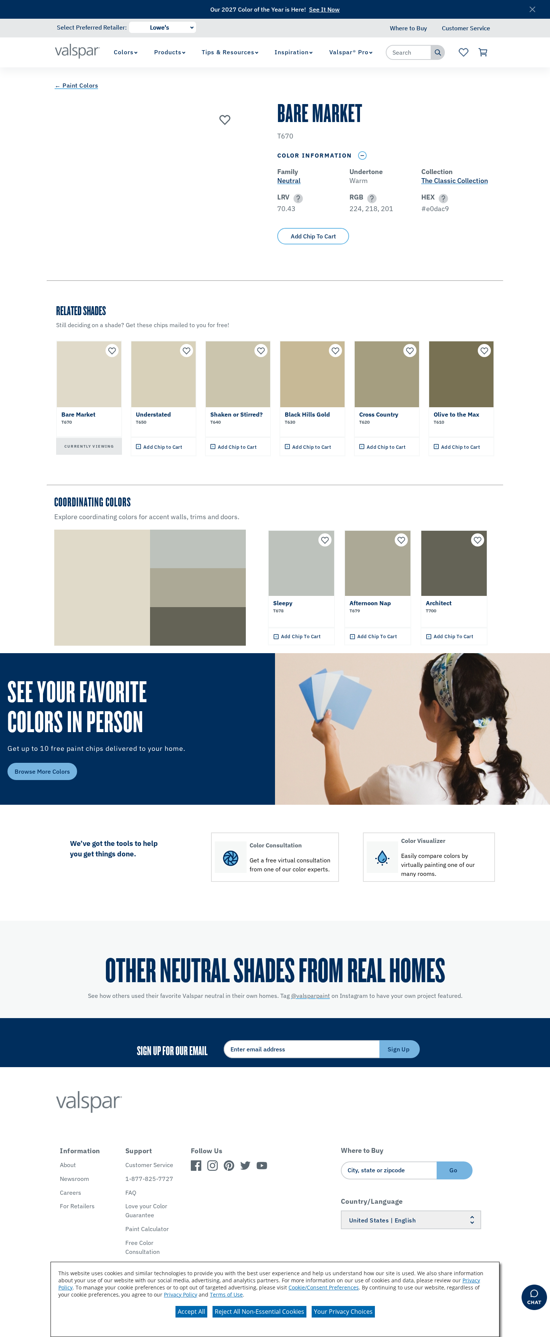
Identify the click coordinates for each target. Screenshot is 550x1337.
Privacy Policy (180, 1294)
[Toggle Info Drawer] (362, 155)
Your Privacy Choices (343, 1311)
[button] (297, 198)
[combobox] (408, 52)
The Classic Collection (454, 180)
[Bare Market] (225, 119)
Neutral (288, 180)
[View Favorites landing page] (463, 52)
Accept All (191, 1311)
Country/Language (372, 1201)
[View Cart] (483, 52)
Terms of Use (226, 1294)
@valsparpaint (310, 995)
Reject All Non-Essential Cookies (259, 1311)
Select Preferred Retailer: (92, 27)
